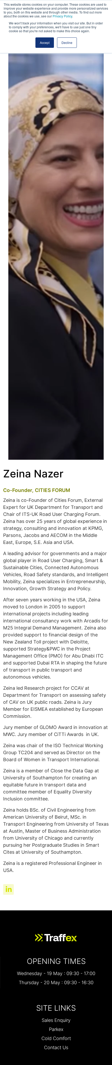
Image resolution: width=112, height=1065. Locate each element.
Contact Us (56, 1047)
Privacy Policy (62, 16)
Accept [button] (44, 42)
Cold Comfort (56, 1038)
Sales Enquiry (56, 1020)
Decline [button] (66, 42)
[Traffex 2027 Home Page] (56, 938)
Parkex (56, 1029)
